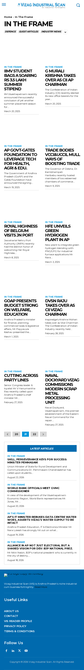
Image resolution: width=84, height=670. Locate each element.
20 (16, 434)
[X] (19, 651)
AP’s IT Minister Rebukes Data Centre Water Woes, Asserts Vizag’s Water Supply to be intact (41, 520)
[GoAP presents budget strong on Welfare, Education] (21, 279)
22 (34, 434)
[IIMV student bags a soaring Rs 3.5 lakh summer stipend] (21, 49)
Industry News (51, 31)
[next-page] (43, 434)
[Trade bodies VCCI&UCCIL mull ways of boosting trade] (62, 129)
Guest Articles (28, 31)
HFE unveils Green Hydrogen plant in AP (57, 233)
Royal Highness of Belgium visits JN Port (20, 231)
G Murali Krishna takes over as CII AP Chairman (60, 78)
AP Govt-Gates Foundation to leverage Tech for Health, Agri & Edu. (20, 159)
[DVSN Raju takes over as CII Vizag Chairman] (62, 279)
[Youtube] (26, 651)
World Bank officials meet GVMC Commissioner (33, 489)
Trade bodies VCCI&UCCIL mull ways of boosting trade (62, 157)
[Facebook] (6, 651)
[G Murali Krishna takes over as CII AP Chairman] (62, 49)
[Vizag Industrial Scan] (42, 5)
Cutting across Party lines (21, 377)
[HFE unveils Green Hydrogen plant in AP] (62, 204)
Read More (41, 586)
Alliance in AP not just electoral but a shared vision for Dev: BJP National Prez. (40, 547)
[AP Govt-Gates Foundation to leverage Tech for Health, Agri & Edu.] (21, 129)
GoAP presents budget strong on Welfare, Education (21, 307)
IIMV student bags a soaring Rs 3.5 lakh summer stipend (20, 80)
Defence (10, 31)
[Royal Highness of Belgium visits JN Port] (21, 204)
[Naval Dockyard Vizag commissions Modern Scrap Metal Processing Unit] (62, 354)
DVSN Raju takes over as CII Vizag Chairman (60, 307)
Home (8, 17)
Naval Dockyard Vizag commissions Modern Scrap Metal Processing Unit (62, 389)
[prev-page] (7, 434)
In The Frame (13, 67)
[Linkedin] (13, 651)
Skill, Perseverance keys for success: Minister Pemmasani (37, 461)
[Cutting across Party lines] (21, 354)
